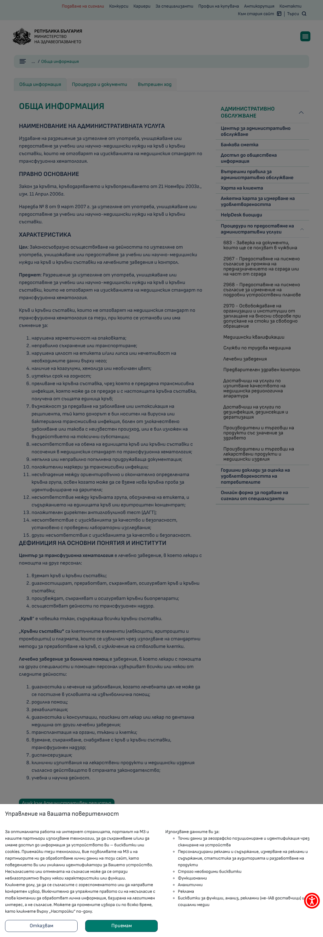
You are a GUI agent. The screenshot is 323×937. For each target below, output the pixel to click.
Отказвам (41, 926)
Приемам (121, 926)
